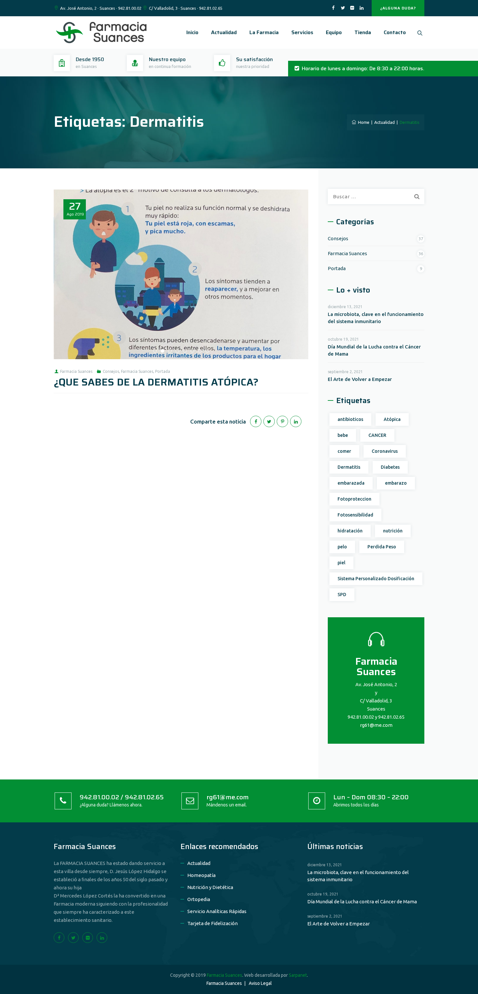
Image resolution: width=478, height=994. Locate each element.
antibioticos (350, 419)
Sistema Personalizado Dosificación (376, 578)
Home (362, 122)
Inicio (192, 32)
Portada (162, 371)
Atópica (392, 419)
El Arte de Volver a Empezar (360, 379)
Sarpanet (298, 975)
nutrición (393, 530)
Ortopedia (198, 899)
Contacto (395, 32)
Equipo (334, 32)
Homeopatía (201, 875)
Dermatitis (349, 467)
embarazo (396, 483)
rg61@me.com (376, 725)
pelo (342, 546)
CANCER (377, 435)
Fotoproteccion (354, 499)
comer (344, 451)
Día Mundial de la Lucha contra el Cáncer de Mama (374, 350)
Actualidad (224, 32)
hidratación (350, 530)
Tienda (362, 32)
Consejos (111, 371)
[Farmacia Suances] (102, 32)
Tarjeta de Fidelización (212, 923)
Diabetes (390, 467)
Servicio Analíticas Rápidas (216, 911)
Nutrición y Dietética (210, 887)
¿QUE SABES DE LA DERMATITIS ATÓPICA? (156, 382)
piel (341, 562)
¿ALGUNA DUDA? (398, 8)
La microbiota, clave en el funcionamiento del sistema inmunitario (376, 317)
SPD (342, 594)
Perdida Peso (381, 546)
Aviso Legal (260, 983)
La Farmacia (264, 32)
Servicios (302, 32)
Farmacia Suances (76, 371)
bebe (343, 435)
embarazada (351, 483)
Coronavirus (385, 451)
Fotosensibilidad (355, 514)
